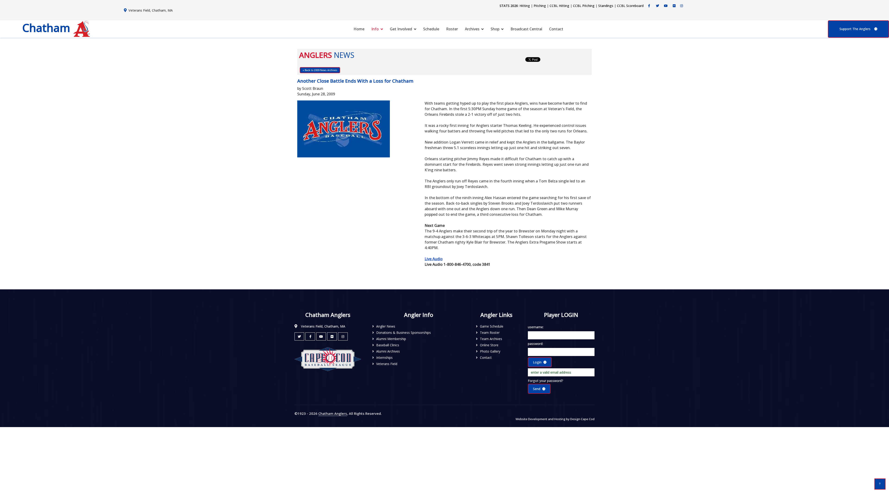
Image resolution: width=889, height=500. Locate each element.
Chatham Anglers (332, 413)
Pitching (540, 5)
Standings (605, 5)
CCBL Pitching (584, 5)
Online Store (489, 345)
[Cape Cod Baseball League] (327, 359)
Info (375, 28)
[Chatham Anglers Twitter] (657, 5)
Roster (452, 28)
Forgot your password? (545, 380)
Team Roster (490, 332)
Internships (384, 357)
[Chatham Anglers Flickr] (674, 5)
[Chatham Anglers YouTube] (321, 336)
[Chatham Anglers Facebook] (649, 5)
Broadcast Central (526, 28)
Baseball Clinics (387, 345)
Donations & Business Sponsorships (403, 332)
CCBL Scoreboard (630, 5)
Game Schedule (491, 326)
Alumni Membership (391, 339)
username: (536, 327)
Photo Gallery (490, 351)
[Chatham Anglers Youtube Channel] (666, 5)
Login (537, 362)
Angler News (385, 326)
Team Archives (491, 339)
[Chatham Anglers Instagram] (681, 5)
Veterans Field (386, 364)
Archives (472, 28)
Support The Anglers (854, 29)
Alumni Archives (388, 351)
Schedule (431, 28)
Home (359, 28)
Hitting (525, 5)
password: (535, 343)
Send (536, 389)
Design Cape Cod (582, 419)
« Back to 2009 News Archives (320, 70)
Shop (495, 28)
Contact (556, 28)
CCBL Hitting (559, 5)
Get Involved (401, 28)
